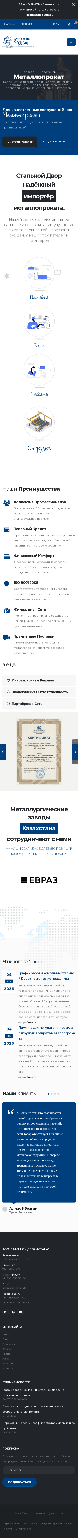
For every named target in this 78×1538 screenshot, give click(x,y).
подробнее (26, 1022)
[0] (74, 24)
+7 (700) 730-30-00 (14, 1278)
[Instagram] (5, 1312)
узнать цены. (56, 141)
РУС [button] (55, 24)
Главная (7, 1334)
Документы (9, 1344)
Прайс (6, 1353)
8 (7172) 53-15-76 (11, 1268)
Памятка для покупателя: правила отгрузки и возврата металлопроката (46, 1033)
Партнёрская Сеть (26, 704)
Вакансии (8, 1363)
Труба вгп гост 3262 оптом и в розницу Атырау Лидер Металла (38, 1523)
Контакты (8, 1368)
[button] (35, 962)
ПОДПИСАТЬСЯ (19, 1482)
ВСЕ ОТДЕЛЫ (27, 24)
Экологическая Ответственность (39, 692)
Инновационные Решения (33, 680)
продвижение (37, 1513)
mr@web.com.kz (54, 1513)
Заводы (6, 1358)
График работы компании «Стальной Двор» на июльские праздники (46, 976)
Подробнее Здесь (39, 14)
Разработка (21, 1513)
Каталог (7, 1349)
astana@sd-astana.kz (14, 1288)
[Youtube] (20, 1312)
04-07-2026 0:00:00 (14, 1399)
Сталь (9, 1528)
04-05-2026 (9, 1415)
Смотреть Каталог (19, 141)
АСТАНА (10, 24)
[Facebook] (13, 1312)
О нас (5, 1339)
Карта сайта (24, 1528)
